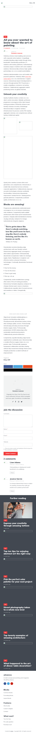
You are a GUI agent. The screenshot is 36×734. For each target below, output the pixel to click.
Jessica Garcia (16, 479)
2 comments (7, 48)
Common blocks (8, 692)
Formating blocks (8, 695)
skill (8, 360)
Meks (12, 731)
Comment (6, 413)
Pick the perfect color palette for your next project (18, 580)
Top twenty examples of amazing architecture (16, 636)
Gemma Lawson (18, 391)
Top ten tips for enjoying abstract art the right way (17, 552)
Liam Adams (15, 462)
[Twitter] (8, 683)
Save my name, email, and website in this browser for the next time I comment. (18, 449)
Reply (12, 472)
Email (6, 435)
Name (6, 429)
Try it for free (7, 719)
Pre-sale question (8, 722)
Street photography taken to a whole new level (17, 608)
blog (5, 360)
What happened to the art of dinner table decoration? (17, 664)
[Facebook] (5, 683)
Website (6, 442)
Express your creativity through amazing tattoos (16, 524)
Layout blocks (7, 698)
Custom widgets (8, 708)
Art (5, 36)
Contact (6, 711)
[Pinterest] (11, 683)
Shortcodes (7, 706)
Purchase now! (8, 724)
